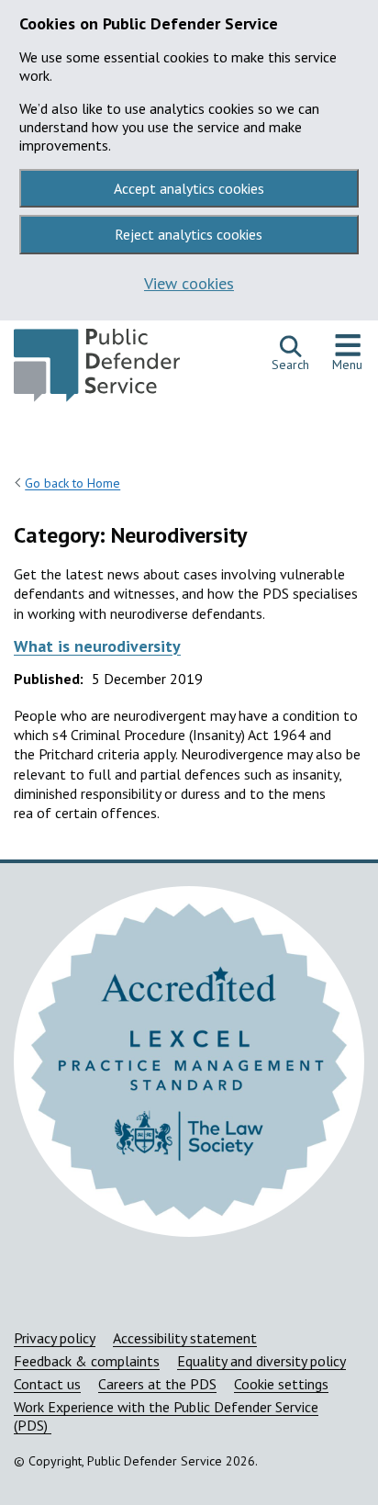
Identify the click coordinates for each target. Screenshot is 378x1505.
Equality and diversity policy (261, 1361)
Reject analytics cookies (188, 234)
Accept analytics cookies (189, 188)
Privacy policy (54, 1338)
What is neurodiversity (97, 646)
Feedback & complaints (87, 1361)
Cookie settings (281, 1384)
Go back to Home (72, 483)
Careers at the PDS (157, 1384)
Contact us (47, 1384)
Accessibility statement (185, 1338)
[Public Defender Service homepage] (97, 370)
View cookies (189, 283)
